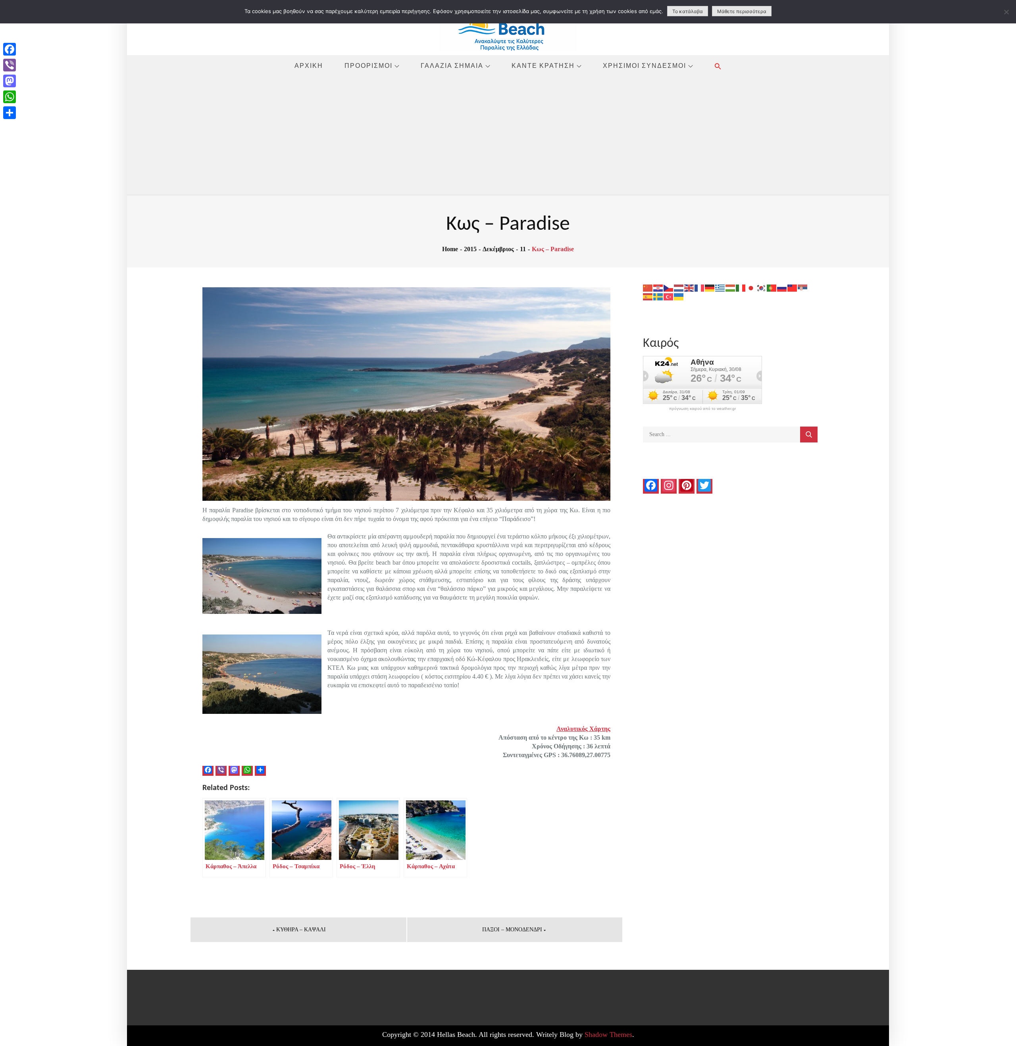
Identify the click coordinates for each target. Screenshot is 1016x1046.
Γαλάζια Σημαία (452, 65)
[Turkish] (669, 296)
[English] (689, 287)
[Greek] (720, 287)
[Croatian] (658, 287)
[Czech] (669, 287)
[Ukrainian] (679, 296)
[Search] (809, 434)
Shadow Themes (608, 1034)
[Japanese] (751, 287)
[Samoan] (792, 287)
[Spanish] (648, 296)
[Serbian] (803, 287)
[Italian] (741, 287)
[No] (1006, 12)
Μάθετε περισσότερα (741, 11)
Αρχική (308, 65)
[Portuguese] (772, 287)
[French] (700, 287)
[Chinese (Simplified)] (648, 287)
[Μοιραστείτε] (9, 113)
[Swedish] (658, 296)
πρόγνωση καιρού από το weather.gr (702, 409)
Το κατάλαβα (687, 11)
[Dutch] (679, 287)
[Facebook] (9, 49)
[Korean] (761, 287)
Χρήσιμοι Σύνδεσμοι (644, 65)
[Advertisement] (508, 135)
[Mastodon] (9, 81)
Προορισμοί (368, 65)
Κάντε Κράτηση (543, 65)
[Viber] (9, 65)
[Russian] (782, 287)
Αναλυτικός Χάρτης (583, 728)
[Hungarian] (730, 287)
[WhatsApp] (9, 97)
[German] (710, 287)
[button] (717, 66)
